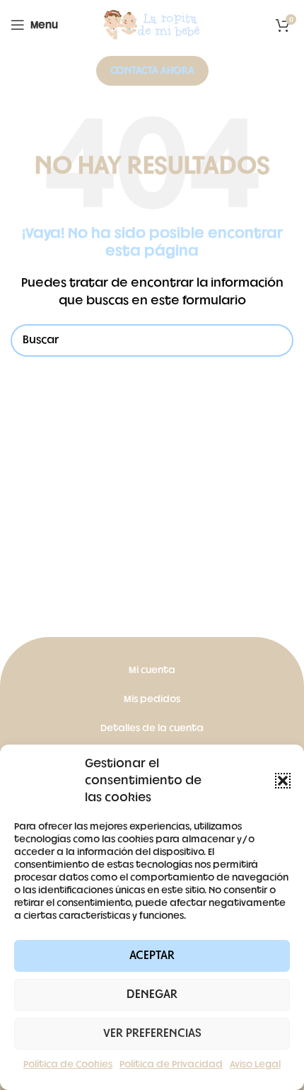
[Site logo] (152, 25)
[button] (283, 781)
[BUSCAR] (277, 340)
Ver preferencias (152, 1033)
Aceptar (152, 955)
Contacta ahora (152, 70)
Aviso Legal (255, 1064)
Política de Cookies (67, 1064)
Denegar (152, 994)
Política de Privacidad (171, 1064)
